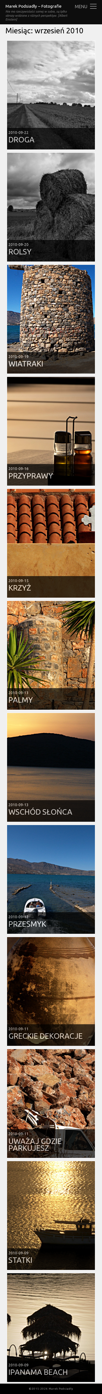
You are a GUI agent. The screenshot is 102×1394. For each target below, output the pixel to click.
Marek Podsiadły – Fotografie (33, 6)
